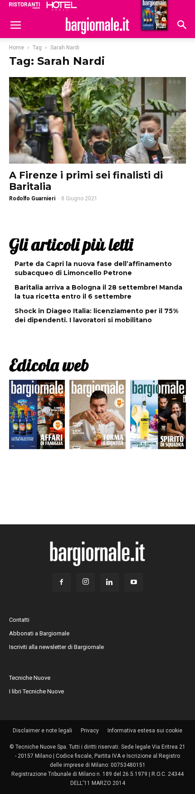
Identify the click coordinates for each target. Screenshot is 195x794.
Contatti (19, 619)
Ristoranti (24, 5)
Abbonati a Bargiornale (39, 633)
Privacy (90, 730)
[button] (182, 26)
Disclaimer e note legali (42, 730)
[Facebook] (62, 582)
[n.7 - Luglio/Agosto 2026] (37, 417)
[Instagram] (86, 582)
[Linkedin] (110, 582)
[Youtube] (134, 582)
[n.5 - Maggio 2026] (158, 417)
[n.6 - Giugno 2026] (97, 417)
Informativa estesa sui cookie (144, 730)
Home (16, 47)
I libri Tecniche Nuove (36, 691)
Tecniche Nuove (29, 677)
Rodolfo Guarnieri (32, 198)
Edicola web (49, 365)
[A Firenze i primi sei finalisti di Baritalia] (97, 120)
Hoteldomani (61, 6)
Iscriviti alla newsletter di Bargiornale (56, 647)
